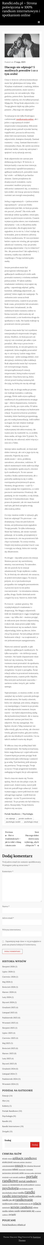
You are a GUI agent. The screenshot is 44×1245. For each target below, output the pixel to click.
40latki (10, 1158)
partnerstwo (6, 1173)
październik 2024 (9, 1079)
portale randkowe (25, 818)
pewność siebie (18, 1173)
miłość (15, 1169)
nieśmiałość (29, 1169)
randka (21, 1192)
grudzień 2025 (8, 1007)
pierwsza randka (29, 1173)
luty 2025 (6, 1058)
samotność (6, 1208)
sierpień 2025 (8, 1028)
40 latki (4, 1159)
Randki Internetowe (11, 1126)
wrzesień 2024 (8, 1084)
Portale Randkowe (12, 814)
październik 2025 (9, 1017)
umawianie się (27, 1210)
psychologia (10, 1188)
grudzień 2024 (8, 1069)
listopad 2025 (8, 1012)
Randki (5, 1121)
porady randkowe (19, 1177)
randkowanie (24, 1200)
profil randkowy (29, 1185)
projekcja (38, 1185)
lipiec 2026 (7, 971)
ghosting (30, 1166)
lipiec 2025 (7, 1033)
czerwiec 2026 (8, 977)
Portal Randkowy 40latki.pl (13, 1224)
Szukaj (8, 1140)
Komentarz (7, 871)
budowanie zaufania (19, 1162)
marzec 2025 (8, 1053)
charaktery (28, 1162)
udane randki (14, 1211)
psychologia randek (13, 822)
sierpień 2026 (8, 966)
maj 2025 (6, 1043)
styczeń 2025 (8, 1063)
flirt (25, 1166)
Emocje (5, 1095)
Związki (5, 1131)
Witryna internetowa (11, 929)
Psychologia (28, 814)
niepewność (22, 1169)
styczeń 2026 (8, 1002)
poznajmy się (6, 1185)
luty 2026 (6, 997)
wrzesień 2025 (8, 1023)
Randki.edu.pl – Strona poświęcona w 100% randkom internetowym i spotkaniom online (21, 9)
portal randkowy (28, 1181)
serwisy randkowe (21, 1207)
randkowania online (25, 119)
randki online (34, 1196)
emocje (19, 1165)
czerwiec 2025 (8, 1038)
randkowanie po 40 (26, 1204)
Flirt (4, 1101)
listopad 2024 (8, 1074)
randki (30, 1192)
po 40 (11, 1177)
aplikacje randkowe (24, 1158)
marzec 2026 (8, 992)
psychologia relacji (31, 822)
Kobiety (5, 1106)
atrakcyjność (7, 1162)
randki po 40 (8, 1200)
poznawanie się (16, 1184)
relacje (37, 1203)
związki (12, 1214)
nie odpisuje (10, 818)
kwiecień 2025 (8, 1048)
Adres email (8, 918)
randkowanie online (10, 1203)
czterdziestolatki (8, 1166)
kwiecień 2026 (8, 987)
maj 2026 (6, 982)
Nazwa (5, 906)
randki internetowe (15, 1196)
